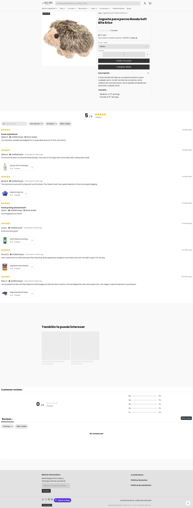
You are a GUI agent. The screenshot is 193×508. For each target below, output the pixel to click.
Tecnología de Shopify (114, 505)
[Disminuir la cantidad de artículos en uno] (100, 54)
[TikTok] (43, 500)
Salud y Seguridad (48, 8)
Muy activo (83, 8)
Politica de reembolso (141, 485)
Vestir (93, 8)
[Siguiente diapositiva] (93, 39)
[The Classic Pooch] (47, 3)
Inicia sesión (47, 505)
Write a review (186, 418)
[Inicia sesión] (144, 3)
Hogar (100, 13)
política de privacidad (143, 500)
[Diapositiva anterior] (45, 39)
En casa (71, 8)
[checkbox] (65, 124)
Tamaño (102, 42)
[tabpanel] (96, 209)
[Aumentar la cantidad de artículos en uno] (147, 54)
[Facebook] (49, 500)
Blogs (129, 8)
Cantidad (101, 50)
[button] (124, 61)
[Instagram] (46, 500)
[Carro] (149, 3)
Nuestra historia (119, 8)
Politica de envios (139, 480)
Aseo (62, 8)
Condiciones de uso (127, 500)
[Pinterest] (52, 500)
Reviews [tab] (7, 419)
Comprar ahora (124, 67)
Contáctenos (137, 475)
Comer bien (104, 8)
